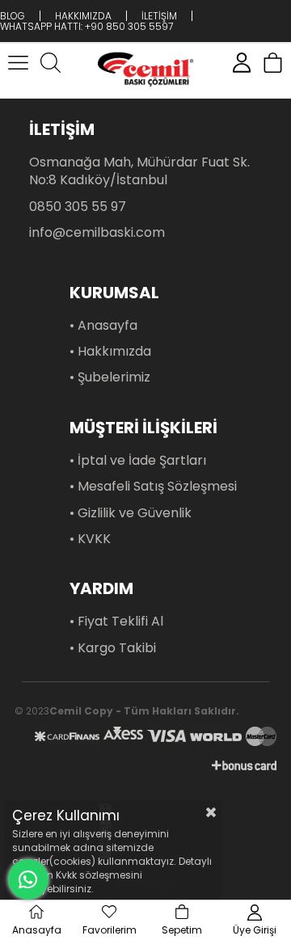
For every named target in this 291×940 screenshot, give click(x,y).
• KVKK (90, 539)
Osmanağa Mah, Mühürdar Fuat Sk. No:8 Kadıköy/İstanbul (139, 171)
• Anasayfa (103, 326)
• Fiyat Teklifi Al (116, 621)
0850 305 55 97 (77, 207)
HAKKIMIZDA (83, 16)
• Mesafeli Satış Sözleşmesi (153, 486)
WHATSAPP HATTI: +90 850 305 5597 (86, 26)
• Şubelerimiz (110, 377)
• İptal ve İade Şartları (138, 461)
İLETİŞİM (159, 16)
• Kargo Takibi (113, 648)
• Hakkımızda (110, 351)
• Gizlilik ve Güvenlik (131, 513)
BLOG (12, 16)
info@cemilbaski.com (97, 233)
